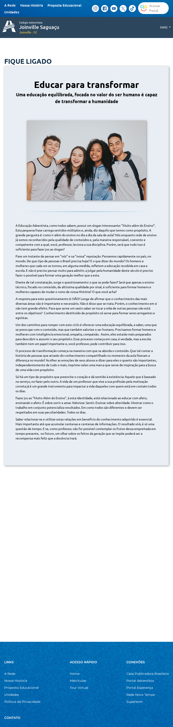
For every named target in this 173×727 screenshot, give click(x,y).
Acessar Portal (154, 8)
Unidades (11, 12)
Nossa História (31, 5)
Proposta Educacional (64, 5)
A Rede (10, 5)
